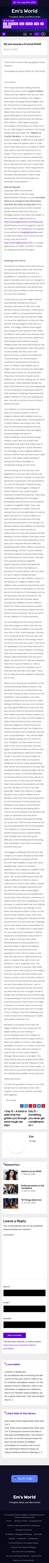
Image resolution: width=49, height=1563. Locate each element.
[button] (31, 34)
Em (31, 1136)
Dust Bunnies (33, 1538)
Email (6, 1302)
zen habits (14, 1364)
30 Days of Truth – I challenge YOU (28, 1521)
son (5, 24)
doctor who (13, 24)
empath (29, 24)
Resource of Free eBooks (23, 1560)
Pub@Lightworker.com (31, 232)
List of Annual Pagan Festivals (17, 1556)
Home (8, 1521)
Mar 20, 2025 (29, 1174)
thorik (36, 24)
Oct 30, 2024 (30, 1202)
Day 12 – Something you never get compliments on (36, 1118)
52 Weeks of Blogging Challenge (18, 1534)
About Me (38, 1534)
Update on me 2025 (31, 1171)
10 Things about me (31, 1200)
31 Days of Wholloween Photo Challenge (23, 1525)
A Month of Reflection (15, 1371)
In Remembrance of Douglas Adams (23, 1543)
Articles (12, 1538)
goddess (7, 27)
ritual (22, 24)
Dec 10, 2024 (29, 1191)
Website (7, 1318)
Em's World (25, 11)
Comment (9, 1234)
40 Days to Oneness (23, 1530)
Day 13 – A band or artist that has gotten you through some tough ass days (15, 1118)
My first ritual (36, 1556)
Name (7, 1286)
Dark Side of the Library (22, 1413)
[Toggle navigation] (25, 34)
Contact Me (21, 1538)
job (42, 24)
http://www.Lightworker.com (18, 242)
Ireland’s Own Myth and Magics (23, 1547)
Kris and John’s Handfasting (23, 1551)
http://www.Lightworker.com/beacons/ (23, 221)
